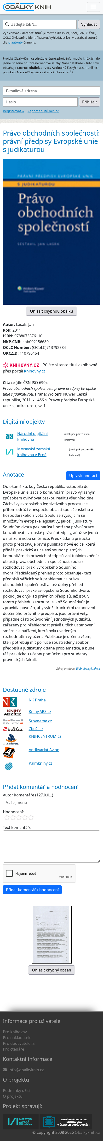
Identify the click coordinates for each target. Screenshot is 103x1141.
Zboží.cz (36, 728)
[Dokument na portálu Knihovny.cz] (21, 364)
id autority (15, 42)
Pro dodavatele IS (19, 1043)
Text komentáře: (17, 827)
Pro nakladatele (17, 1037)
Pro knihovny (15, 1031)
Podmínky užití (16, 1090)
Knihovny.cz (34, 371)
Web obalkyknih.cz (88, 668)
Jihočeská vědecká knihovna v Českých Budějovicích (66, 1121)
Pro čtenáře (13, 1049)
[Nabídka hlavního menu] (93, 7)
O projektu (13, 1096)
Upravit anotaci (83, 475)
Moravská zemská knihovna (21, 1121)
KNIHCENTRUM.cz (45, 736)
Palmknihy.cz (40, 763)
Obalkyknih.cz (87, 1132)
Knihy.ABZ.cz (40, 711)
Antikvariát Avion (44, 749)
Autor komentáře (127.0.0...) (28, 795)
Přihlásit (89, 102)
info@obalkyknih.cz (26, 1069)
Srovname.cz (40, 721)
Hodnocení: (13, 811)
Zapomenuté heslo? (43, 111)
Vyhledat (89, 24)
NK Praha (37, 700)
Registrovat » (13, 111)
